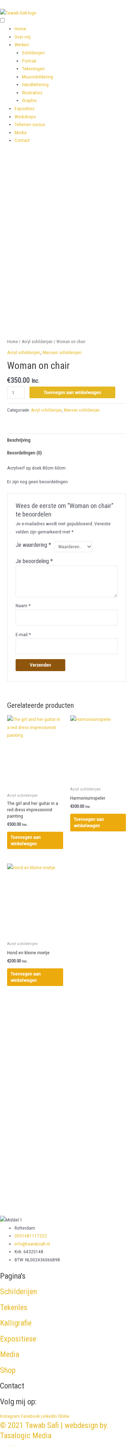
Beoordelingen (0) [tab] (24, 452)
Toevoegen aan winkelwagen (72, 392)
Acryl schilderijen (37, 341)
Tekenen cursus (30, 124)
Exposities (24, 108)
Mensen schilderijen (62, 352)
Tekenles (13, 1307)
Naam (23, 605)
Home (20, 28)
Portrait (29, 61)
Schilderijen (33, 52)
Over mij (23, 37)
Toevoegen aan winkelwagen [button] (26, 840)
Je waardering (33, 545)
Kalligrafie (16, 1322)
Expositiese (18, 1338)
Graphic (29, 100)
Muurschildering (37, 76)
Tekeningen (33, 68)
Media (21, 132)
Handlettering (35, 84)
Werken (22, 44)
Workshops (25, 116)
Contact (22, 140)
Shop (8, 1370)
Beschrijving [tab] (19, 440)
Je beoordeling (34, 561)
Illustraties (32, 92)
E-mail (23, 634)
